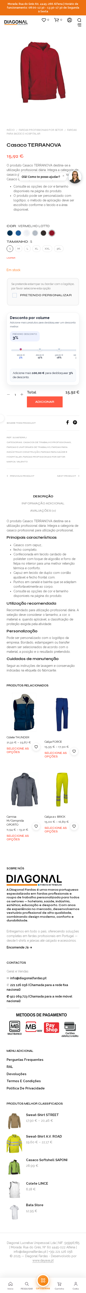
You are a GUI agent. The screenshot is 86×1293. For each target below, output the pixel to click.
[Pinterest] (76, 423)
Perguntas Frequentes (25, 1060)
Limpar (11, 258)
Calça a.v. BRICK (55, 816)
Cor (28, 226)
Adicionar (44, 402)
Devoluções (16, 1074)
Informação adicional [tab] (43, 503)
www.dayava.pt (43, 1260)
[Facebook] (69, 423)
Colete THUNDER (18, 737)
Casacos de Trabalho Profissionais (47, 442)
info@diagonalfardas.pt (28, 978)
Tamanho (19, 241)
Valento (22, 461)
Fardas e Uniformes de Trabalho (28, 447)
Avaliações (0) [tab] (43, 510)
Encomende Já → (19, 947)
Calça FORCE (53, 741)
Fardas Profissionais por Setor (41, 129)
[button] (45, 20)
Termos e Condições (24, 1081)
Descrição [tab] (43, 496)
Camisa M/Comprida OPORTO (15, 820)
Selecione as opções (18, 750)
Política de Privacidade (26, 1088)
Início (11, 129)
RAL (10, 1067)
